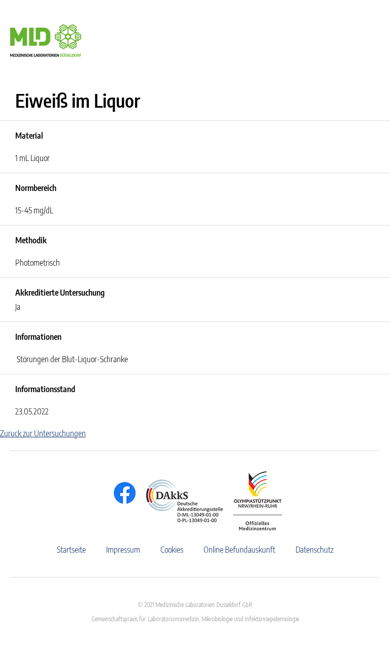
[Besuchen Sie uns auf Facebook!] (122, 493)
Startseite (71, 550)
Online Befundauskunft (239, 550)
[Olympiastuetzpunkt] (252, 500)
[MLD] (45, 40)
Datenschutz (315, 550)
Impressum (123, 550)
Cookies (171, 550)
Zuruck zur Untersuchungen (43, 433)
